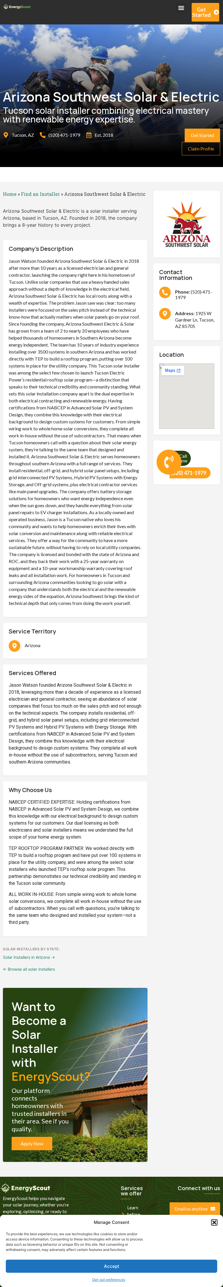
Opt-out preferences (108, 1279)
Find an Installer (40, 194)
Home (10, 194)
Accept (111, 1266)
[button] (214, 1222)
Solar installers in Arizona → (29, 957)
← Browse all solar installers (29, 969)
